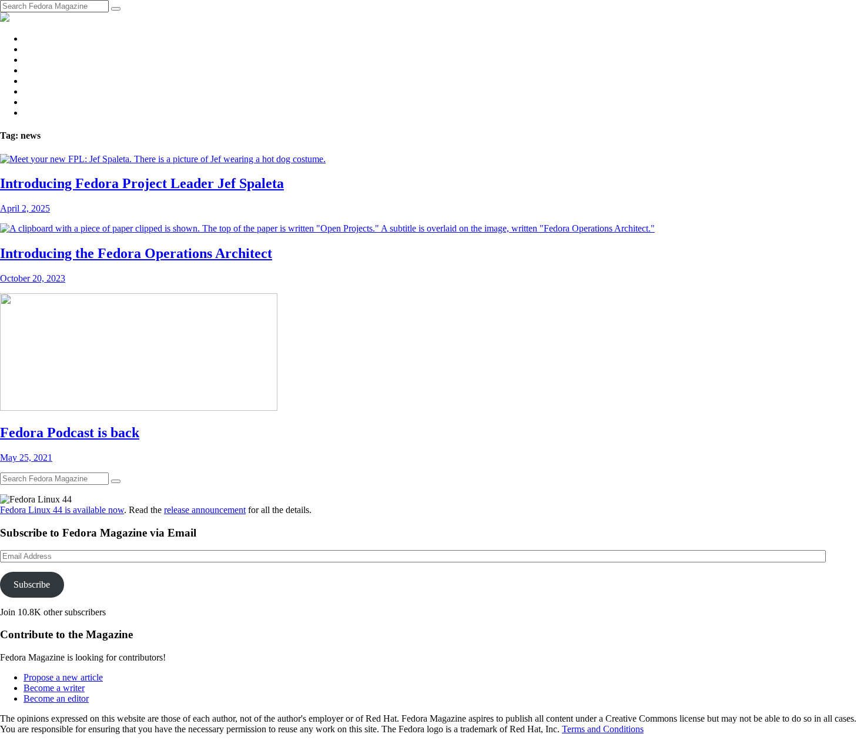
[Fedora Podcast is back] (138, 408)
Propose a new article (63, 677)
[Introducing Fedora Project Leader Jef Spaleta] (163, 159)
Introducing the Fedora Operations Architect (136, 253)
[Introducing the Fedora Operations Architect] (327, 228)
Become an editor (56, 698)
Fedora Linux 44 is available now (62, 510)
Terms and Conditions (603, 729)
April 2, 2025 (25, 208)
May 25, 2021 (26, 458)
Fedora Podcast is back (69, 432)
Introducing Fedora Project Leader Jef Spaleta (142, 183)
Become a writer (54, 688)
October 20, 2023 (32, 278)
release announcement (205, 510)
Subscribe (32, 584)
